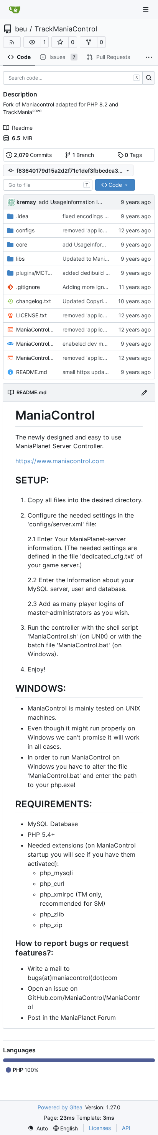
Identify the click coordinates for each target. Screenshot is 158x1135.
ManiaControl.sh (35, 357)
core (21, 244)
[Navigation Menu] (146, 9)
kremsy (26, 202)
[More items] (149, 57)
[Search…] (148, 78)
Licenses (100, 1128)
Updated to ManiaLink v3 (94, 258)
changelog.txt (33, 301)
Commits (33, 155)
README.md (31, 372)
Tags (133, 155)
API (126, 1128)
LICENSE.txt (31, 315)
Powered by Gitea (60, 1107)
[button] (32, 42)
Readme (22, 127)
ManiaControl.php (35, 343)
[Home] (14, 9)
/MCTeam (35, 272)
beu (21, 29)
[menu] (38, 1128)
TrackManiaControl (66, 29)
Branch (83, 155)
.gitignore (28, 287)
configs (25, 230)
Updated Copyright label (94, 301)
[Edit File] (144, 392)
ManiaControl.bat (35, 329)
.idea (22, 216)
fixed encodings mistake (93, 216)
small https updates (87, 372)
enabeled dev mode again (95, 343)
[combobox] (47, 185)
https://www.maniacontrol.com (60, 461)
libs (20, 258)
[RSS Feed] (12, 42)
